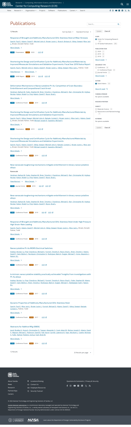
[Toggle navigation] (4, 10)
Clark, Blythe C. (22, 254)
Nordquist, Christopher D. (37, 254)
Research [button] (17, 10)
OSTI (39, 52)
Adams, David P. (27, 41)
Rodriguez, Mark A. (54, 254)
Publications (62, 10)
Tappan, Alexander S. (48, 330)
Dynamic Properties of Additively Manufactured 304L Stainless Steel (40, 303)
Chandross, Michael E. (60, 92)
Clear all (108, 31)
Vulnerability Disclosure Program (80, 420)
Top (125, 425)
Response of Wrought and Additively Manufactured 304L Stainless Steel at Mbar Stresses (49, 38)
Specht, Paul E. (15, 41)
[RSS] (129, 10)
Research (19, 3)
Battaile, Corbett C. (52, 118)
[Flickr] (119, 10)
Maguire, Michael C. (19, 333)
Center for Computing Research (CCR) (36, 5)
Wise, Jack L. (73, 68)
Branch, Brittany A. (64, 41)
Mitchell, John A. (39, 41)
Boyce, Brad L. (51, 94)
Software (51, 10)
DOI (39, 76)
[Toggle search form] (122, 4)
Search (82, 10)
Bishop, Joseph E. (74, 330)
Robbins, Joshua (29, 335)
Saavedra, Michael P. (55, 121)
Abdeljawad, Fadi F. (76, 283)
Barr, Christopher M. (76, 92)
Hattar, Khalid (21, 94)
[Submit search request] (118, 24)
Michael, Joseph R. (40, 121)
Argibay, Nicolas (16, 252)
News (9, 10)
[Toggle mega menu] (128, 4)
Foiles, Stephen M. (32, 92)
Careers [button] (72, 10)
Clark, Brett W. (41, 335)
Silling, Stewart (77, 41)
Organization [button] (30, 10)
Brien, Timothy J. (46, 92)
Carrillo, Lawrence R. (57, 333)
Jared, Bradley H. (16, 330)
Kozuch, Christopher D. (31, 330)
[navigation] (68, 32)
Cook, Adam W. (61, 330)
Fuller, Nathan (17, 335)
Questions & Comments (75, 381)
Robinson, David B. (34, 333)
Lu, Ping (30, 94)
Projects (42, 10)
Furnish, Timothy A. (52, 252)
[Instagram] (113, 10)
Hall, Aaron (45, 333)
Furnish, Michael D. (49, 306)
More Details (15, 48)
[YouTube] (116, 10)
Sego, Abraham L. (72, 333)
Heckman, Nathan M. (17, 92)
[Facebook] (110, 10)
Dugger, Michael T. (68, 254)
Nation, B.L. (14, 256)
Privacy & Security (92, 381)
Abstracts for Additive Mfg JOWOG (25, 326)
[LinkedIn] (123, 10)
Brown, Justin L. (51, 41)
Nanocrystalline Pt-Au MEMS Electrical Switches (31, 248)
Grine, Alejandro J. (82, 254)
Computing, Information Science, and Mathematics (43, 3)
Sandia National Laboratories (17, 405)
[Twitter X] (126, 10)
